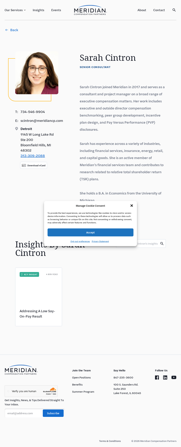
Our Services (14, 10)
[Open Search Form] (174, 10)
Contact (159, 10)
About (142, 10)
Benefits (77, 384)
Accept (90, 232)
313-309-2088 (33, 155)
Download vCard (36, 165)
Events (56, 10)
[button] (131, 205)
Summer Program (83, 391)
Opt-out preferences (80, 241)
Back (14, 29)
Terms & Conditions (110, 441)
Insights (38, 10)
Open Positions (81, 377)
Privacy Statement (100, 241)
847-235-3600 (123, 377)
